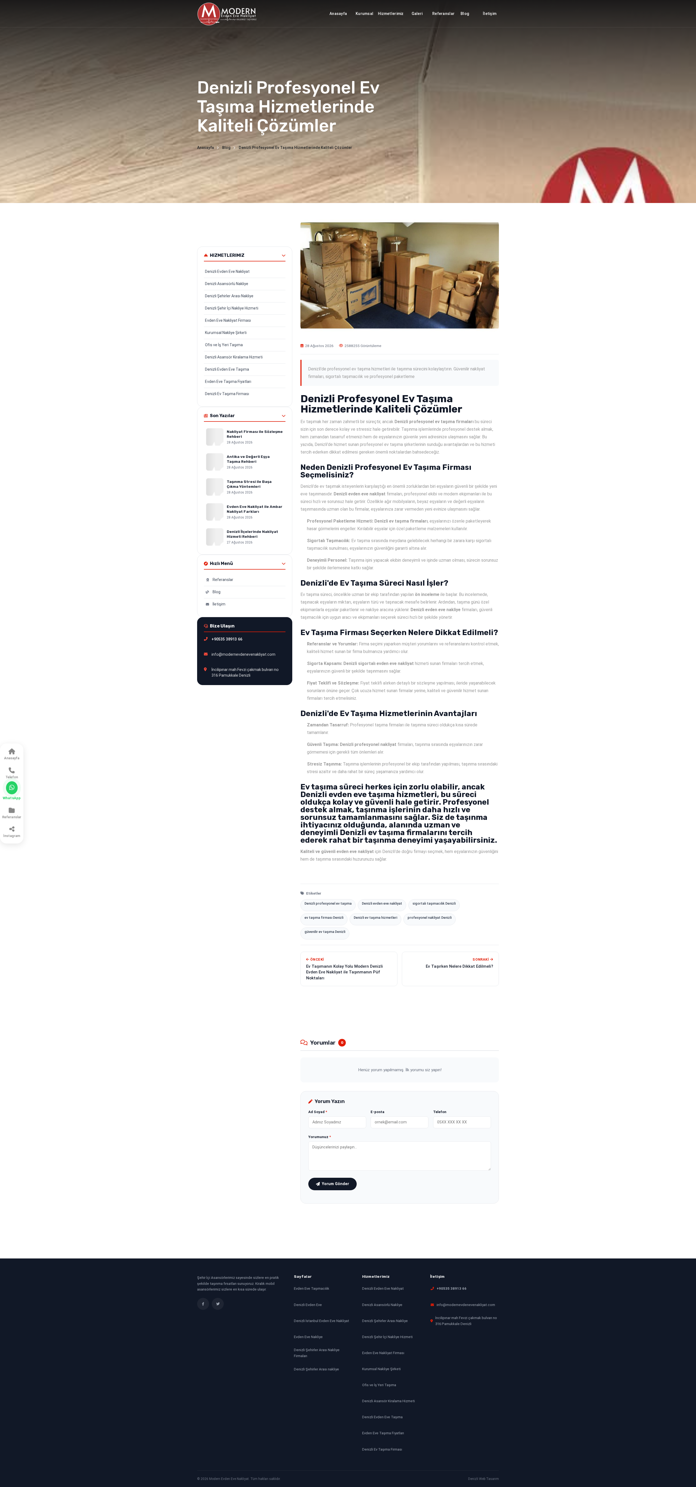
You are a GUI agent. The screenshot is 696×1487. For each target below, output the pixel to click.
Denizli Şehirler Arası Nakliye (229, 296)
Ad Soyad (317, 1112)
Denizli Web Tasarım (483, 1479)
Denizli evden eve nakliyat (382, 903)
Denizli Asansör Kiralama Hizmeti (234, 357)
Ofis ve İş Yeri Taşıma (224, 345)
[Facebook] (203, 1304)
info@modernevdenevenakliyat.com (466, 1304)
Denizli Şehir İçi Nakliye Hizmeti (231, 308)
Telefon (439, 1112)
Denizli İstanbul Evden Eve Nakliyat (321, 1321)
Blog (465, 13)
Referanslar (443, 13)
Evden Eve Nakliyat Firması (228, 320)
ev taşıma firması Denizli (323, 918)
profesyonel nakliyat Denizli (430, 918)
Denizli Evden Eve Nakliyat (227, 271)
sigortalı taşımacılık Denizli (434, 903)
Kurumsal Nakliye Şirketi (226, 332)
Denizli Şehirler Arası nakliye (316, 1369)
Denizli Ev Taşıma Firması (227, 394)
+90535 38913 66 (452, 1288)
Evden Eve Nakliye (308, 1337)
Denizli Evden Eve (308, 1304)
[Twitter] (218, 1304)
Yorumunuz (319, 1137)
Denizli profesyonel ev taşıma (328, 903)
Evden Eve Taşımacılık (311, 1288)
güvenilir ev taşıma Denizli (324, 932)
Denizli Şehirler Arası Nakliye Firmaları (317, 1353)
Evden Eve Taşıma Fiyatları (228, 381)
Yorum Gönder (335, 1184)
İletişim (219, 604)
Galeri (417, 13)
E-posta (377, 1112)
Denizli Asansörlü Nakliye (226, 284)
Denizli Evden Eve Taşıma (227, 369)
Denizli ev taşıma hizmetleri (375, 918)
